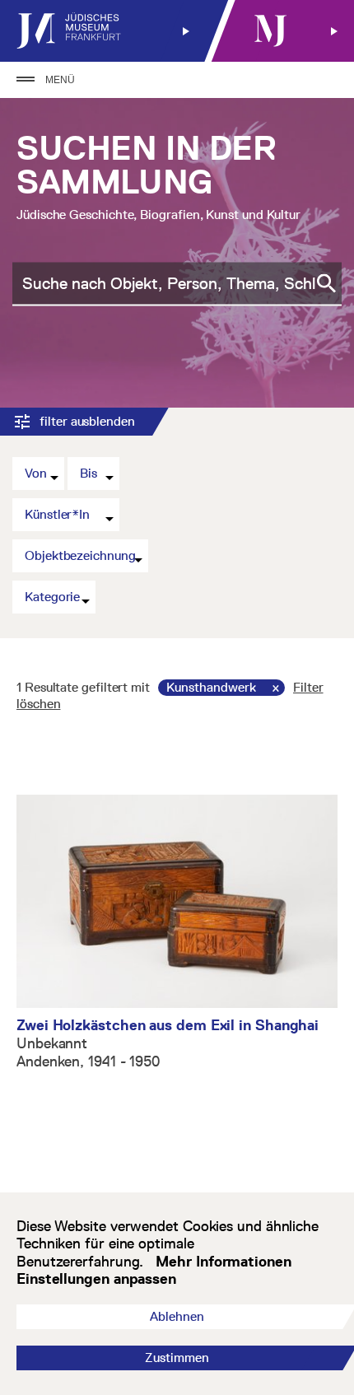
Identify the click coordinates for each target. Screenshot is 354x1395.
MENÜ (60, 80)
